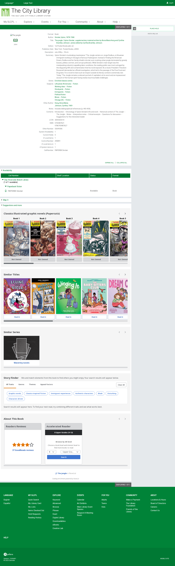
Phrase (56, 510)
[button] (121, 385)
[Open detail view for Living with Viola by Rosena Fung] (17, 296)
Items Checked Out (36, 510)
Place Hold (154, 28)
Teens (104, 503)
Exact (55, 514)
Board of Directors (158, 503)
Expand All (109, 163)
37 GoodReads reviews (23, 450)
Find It (17, 317)
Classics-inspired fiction (36, 393)
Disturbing (112, 393)
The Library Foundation (130, 504)
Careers (154, 507)
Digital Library (58, 517)
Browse (56, 507)
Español (7, 503)
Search (64, 457)
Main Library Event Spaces (84, 508)
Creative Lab (58, 528)
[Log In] (167, 3)
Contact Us (155, 510)
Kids (103, 507)
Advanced (57, 503)
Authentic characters (84, 393)
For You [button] (62, 21)
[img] (16, 238)
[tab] (10, 384)
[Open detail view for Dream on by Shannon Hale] (120, 296)
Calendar (80, 500)
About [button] (100, 21)
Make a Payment (133, 500)
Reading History (34, 517)
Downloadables (59, 521)
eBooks (56, 525)
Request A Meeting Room (85, 514)
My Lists (31, 507)
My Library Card (34, 503)
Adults (104, 500)
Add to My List (153, 33)
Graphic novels (15, 393)
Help (6, 537)
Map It (5, 200)
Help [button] (115, 21)
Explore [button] (28, 21)
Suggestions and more (12, 205)
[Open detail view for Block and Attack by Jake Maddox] (43, 296)
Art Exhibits (82, 503)
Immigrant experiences (60, 393)
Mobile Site (164, 558)
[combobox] (51, 451)
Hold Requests (34, 514)
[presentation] (17, 296)
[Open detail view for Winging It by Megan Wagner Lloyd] (68, 296)
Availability (7, 170)
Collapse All (122, 163)
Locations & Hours (158, 500)
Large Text (28, 3)
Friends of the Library (132, 510)
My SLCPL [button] (9, 21)
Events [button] (45, 21)
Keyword (56, 500)
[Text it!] (6, 191)
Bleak (100, 393)
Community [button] (82, 21)
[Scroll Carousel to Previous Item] (119, 213)
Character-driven (16, 399)
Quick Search (33, 500)
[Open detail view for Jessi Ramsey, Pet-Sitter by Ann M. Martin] (94, 296)
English (7, 500)
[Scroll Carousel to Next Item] (125, 213)
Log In (171, 3)
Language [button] (8, 495)
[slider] (66, 263)
